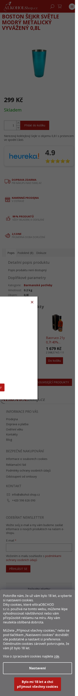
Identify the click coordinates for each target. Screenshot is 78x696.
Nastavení (37, 668)
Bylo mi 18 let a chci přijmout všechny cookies (37, 684)
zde (56, 656)
